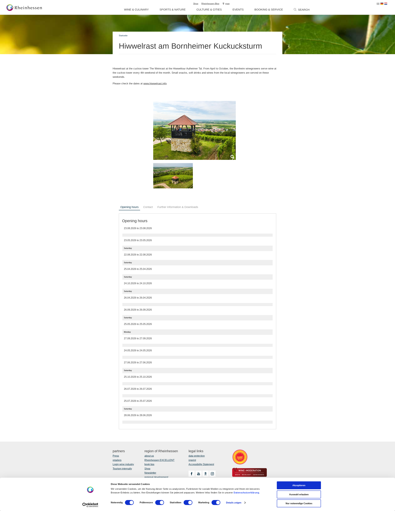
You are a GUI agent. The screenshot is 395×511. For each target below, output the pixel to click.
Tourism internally (122, 468)
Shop (147, 468)
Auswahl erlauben (299, 494)
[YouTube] (198, 474)
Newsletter (150, 473)
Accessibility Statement (201, 464)
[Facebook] (192, 474)
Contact (148, 207)
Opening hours (129, 207)
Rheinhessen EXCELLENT (159, 460)
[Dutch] (385, 3)
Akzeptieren (298, 485)
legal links (196, 451)
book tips (149, 464)
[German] (381, 3)
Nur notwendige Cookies (299, 503)
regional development (156, 477)
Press (116, 456)
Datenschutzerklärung (246, 492)
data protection (197, 456)
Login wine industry (123, 464)
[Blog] (205, 474)
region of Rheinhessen (161, 451)
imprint (192, 460)
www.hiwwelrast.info (155, 83)
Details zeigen (233, 502)
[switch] (159, 502)
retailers (117, 460)
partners (119, 451)
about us (149, 456)
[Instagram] (212, 474)
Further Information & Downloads (177, 207)
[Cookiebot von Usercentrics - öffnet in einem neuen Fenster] (90, 505)
